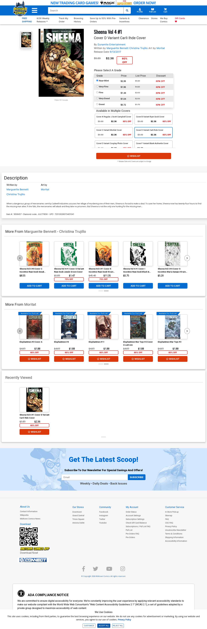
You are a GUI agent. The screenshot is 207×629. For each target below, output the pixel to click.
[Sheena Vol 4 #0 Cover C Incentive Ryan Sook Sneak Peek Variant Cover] (34, 253)
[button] (34, 10)
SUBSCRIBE (137, 477)
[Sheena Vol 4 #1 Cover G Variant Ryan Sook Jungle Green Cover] (69, 253)
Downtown (77, 512)
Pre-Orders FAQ (132, 534)
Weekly (85, 483)
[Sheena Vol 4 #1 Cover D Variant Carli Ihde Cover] (34, 399)
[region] (20, 258)
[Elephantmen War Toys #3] (172, 326)
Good (102, 104)
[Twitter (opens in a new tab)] (95, 570)
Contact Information (28, 511)
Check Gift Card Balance (136, 523)
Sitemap (168, 515)
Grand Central (78, 515)
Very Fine (103, 86)
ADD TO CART (34, 285)
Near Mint (104, 80)
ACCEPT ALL (104, 626)
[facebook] (83, 570)
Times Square (78, 519)
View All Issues (61, 100)
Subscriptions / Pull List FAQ (138, 526)
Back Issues (118, 483)
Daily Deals (100, 483)
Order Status (131, 512)
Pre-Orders (130, 537)
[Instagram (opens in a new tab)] (123, 570)
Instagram (103, 515)
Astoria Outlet (78, 523)
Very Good (104, 98)
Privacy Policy (171, 526)
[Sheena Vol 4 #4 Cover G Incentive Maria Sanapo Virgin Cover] (172, 253)
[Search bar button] (127, 10)
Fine (101, 92)
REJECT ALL (118, 626)
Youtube (103, 523)
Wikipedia (24, 515)
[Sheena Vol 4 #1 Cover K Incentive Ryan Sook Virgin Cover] (103, 253)
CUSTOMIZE (89, 626)
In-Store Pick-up (172, 512)
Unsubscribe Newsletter (175, 530)
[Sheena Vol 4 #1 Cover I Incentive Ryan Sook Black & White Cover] (138, 253)
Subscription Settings (135, 519)
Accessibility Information (176, 541)
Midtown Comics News (30, 519)
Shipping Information (174, 537)
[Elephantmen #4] (69, 326)
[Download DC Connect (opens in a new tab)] (39, 560)
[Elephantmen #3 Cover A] (34, 326)
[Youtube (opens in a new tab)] (109, 570)
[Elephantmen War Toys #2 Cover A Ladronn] (138, 326)
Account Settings (133, 515)
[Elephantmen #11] (103, 326)
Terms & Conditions (173, 534)
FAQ (167, 519)
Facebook (103, 512)
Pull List (129, 530)
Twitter (102, 519)
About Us (25, 506)
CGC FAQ (169, 523)
